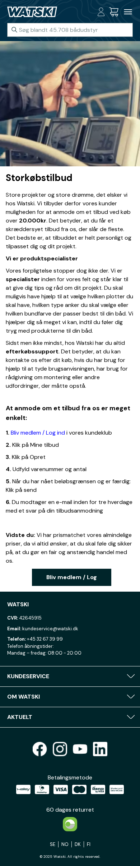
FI (88, 844)
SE (52, 844)
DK (78, 844)
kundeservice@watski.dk (50, 629)
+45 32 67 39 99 (45, 639)
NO (65, 844)
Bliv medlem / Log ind (38, 432)
